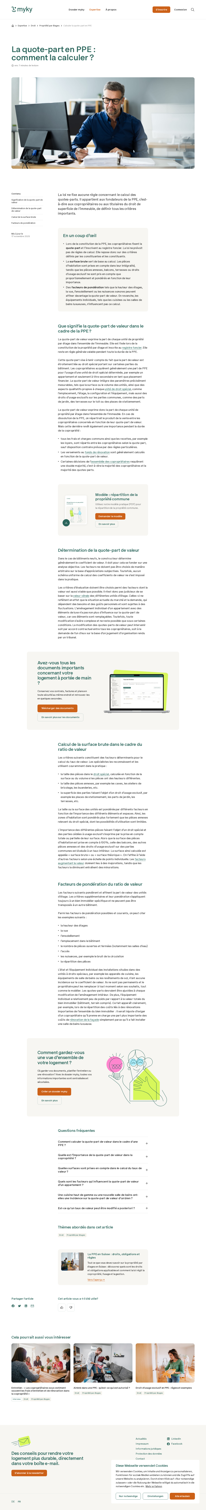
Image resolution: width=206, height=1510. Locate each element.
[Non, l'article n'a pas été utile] (71, 1307)
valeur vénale (81, 595)
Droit (33, 25)
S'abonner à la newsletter (29, 1473)
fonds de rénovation (97, 452)
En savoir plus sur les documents (61, 717)
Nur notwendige (128, 1496)
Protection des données (149, 1453)
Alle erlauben (182, 1496)
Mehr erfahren (153, 1486)
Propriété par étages (49, 25)
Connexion (180, 9)
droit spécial (101, 774)
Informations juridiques (148, 1448)
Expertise (94, 9)
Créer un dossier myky (54, 1091)
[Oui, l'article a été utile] (62, 1307)
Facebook (176, 1443)
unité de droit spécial (118, 389)
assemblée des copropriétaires (110, 461)
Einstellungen (155, 1496)
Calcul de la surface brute (23, 217)
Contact (140, 1458)
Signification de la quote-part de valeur (27, 201)
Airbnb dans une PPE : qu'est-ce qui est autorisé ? (102, 1387)
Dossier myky (76, 9)
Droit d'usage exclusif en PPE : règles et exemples (164, 1387)
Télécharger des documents (57, 708)
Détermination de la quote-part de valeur (26, 209)
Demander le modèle (110, 516)
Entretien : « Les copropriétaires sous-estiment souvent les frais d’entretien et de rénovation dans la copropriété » (40, 1390)
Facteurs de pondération (23, 223)
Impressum (142, 1443)
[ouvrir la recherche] (192, 9)
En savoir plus (107, 524)
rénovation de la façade (84, 1019)
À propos (111, 9)
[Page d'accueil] (12, 25)
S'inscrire (161, 9)
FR (19, 1501)
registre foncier (132, 347)
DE (13, 1501)
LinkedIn (176, 1438)
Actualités (141, 1438)
